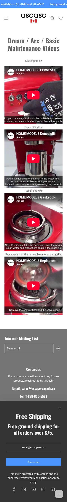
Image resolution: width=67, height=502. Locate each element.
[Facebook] (14, 489)
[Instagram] (23, 489)
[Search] (52, 18)
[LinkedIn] (43, 489)
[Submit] (58, 348)
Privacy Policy (27, 477)
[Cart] (60, 18)
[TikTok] (52, 489)
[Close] (59, 408)
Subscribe (33, 462)
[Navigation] (5, 18)
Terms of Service (50, 477)
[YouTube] (33, 489)
